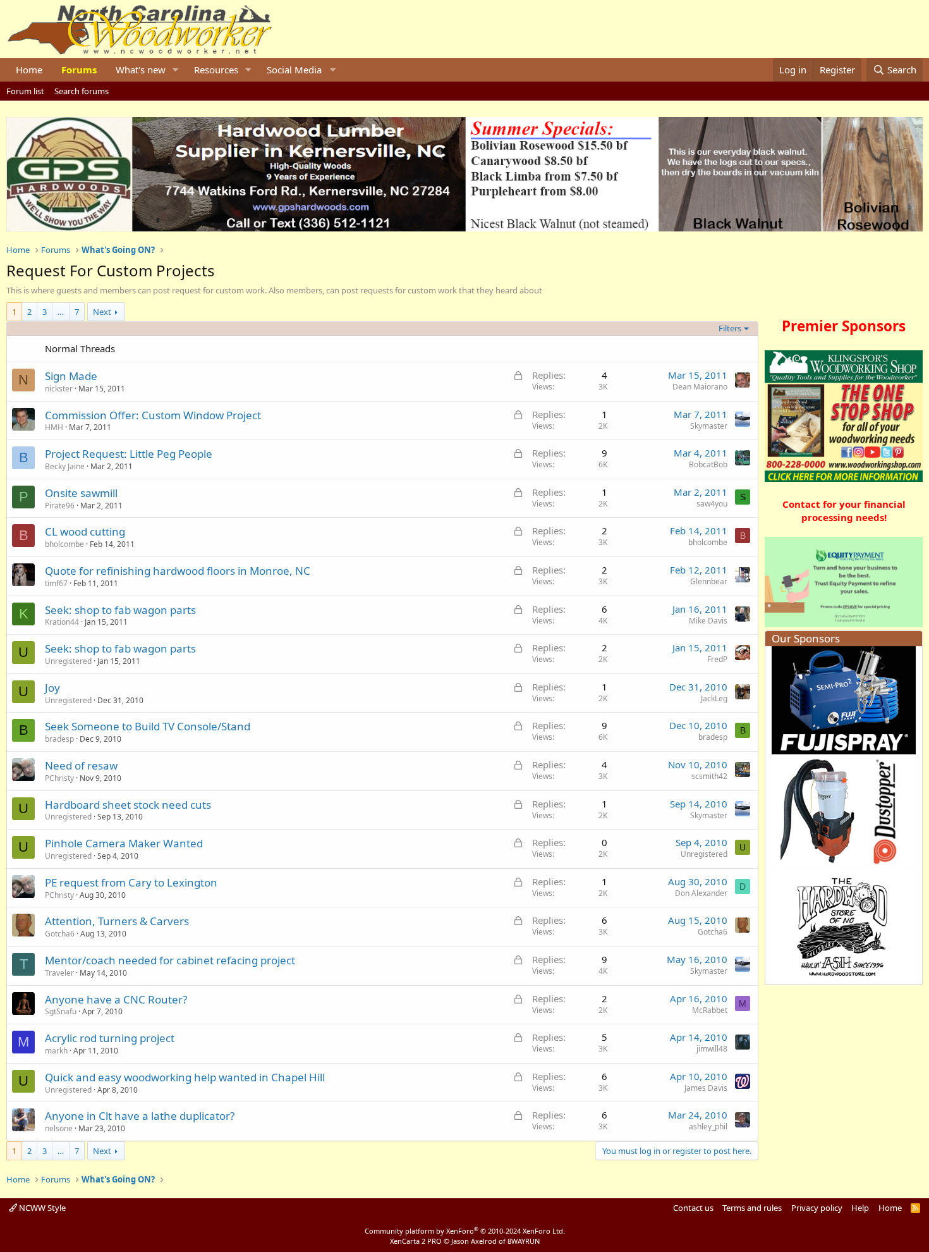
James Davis (705, 1088)
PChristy (59, 778)
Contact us (693, 1207)
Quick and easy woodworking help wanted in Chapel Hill (185, 1077)
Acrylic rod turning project (109, 1038)
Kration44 (62, 622)
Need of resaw (81, 765)
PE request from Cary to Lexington (131, 882)
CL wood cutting (85, 531)
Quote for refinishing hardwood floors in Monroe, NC (177, 570)
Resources (216, 69)
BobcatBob (708, 464)
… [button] (61, 311)
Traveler (59, 972)
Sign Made (71, 376)
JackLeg (714, 698)
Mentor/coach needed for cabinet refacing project (170, 960)
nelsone (59, 1128)
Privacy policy (816, 1207)
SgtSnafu (60, 1011)
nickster (59, 388)
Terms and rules (752, 1207)
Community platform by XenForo (465, 1231)
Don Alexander (701, 893)
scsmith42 (709, 776)
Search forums (81, 91)
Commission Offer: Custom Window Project (153, 415)
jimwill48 (711, 1048)
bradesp (59, 738)
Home (29, 69)
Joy (52, 687)
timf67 (56, 583)
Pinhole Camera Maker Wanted (124, 843)
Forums (79, 69)
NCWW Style (41, 1207)
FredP (717, 659)
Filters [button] (730, 328)
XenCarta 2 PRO (416, 1241)
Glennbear (708, 581)
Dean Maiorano (699, 386)
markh (56, 1050)
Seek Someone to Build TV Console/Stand (147, 726)
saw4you (711, 503)
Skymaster (708, 425)
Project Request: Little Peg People (128, 453)
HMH (54, 427)
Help (860, 1207)
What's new (141, 69)
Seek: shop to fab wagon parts (120, 610)
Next (102, 311)
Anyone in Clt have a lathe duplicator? (139, 1115)
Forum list (25, 91)
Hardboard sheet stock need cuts (128, 804)
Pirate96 (60, 505)
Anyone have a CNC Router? (116, 999)
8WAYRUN (523, 1241)
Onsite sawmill (81, 493)
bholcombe (64, 544)
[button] (176, 70)
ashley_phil (708, 1126)
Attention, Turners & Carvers (117, 921)
